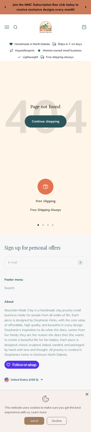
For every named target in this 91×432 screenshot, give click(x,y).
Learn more (39, 412)
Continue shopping (45, 121)
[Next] (86, 7)
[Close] (87, 394)
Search (9, 288)
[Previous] (5, 7)
